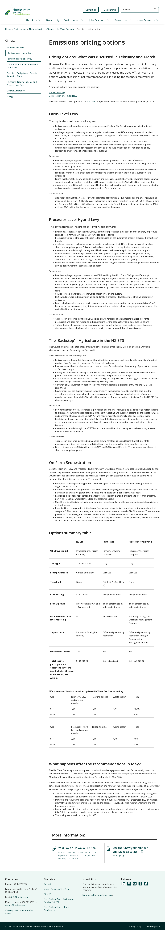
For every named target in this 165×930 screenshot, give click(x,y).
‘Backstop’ (91, 101)
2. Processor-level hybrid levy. (63, 95)
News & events (146, 20)
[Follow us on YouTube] (135, 884)
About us (31, 20)
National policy (36, 29)
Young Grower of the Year (56, 889)
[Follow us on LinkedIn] (123, 884)
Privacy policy (135, 926)
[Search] (155, 10)
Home (8, 29)
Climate (50, 29)
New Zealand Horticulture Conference (56, 908)
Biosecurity (53, 20)
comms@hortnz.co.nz (15, 905)
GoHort (47, 884)
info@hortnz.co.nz (20, 897)
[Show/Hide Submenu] (39, 20)
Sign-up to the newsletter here (97, 895)
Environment (72, 20)
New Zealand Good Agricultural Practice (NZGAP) (59, 900)
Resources (121, 20)
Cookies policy (153, 926)
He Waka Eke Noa (65, 29)
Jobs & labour (97, 20)
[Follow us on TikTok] (146, 884)
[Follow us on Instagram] (129, 884)
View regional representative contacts (19, 912)
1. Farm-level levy (57, 92)
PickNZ (47, 894)
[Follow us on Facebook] (140, 884)
